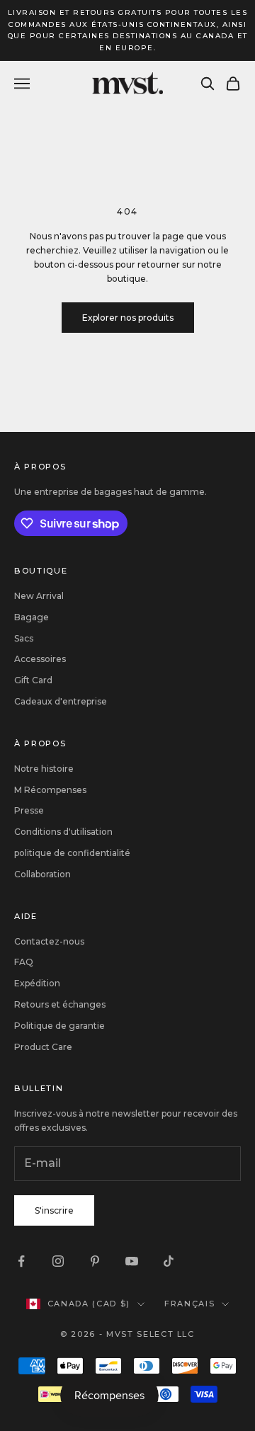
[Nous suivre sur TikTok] (169, 1261)
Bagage (31, 617)
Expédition (37, 983)
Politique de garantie (59, 1025)
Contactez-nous (49, 941)
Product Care (43, 1047)
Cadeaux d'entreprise (60, 701)
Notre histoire (44, 768)
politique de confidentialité (72, 853)
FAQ (23, 962)
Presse (29, 810)
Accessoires (40, 659)
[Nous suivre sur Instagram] (58, 1261)
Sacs (23, 638)
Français (189, 1304)
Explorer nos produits (128, 317)
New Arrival (39, 596)
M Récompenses (50, 790)
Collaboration (42, 874)
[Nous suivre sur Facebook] (21, 1261)
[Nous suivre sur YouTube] (132, 1261)
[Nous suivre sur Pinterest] (95, 1261)
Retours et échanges (60, 1004)
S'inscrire (54, 1210)
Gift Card (33, 680)
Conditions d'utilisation (63, 831)
